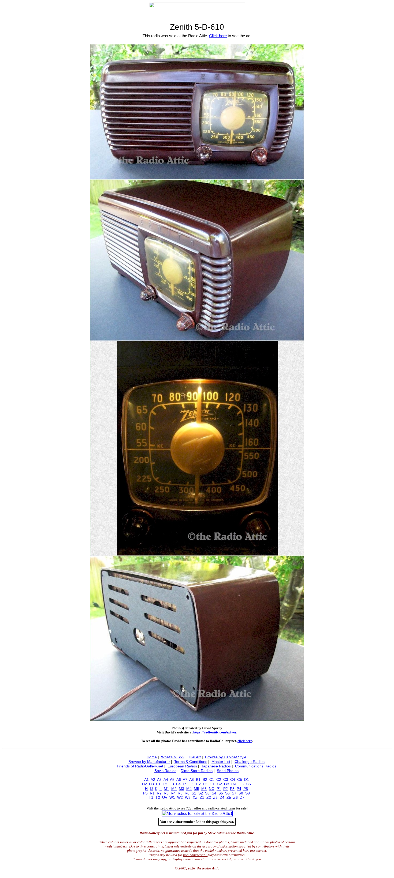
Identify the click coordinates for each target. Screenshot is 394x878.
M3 (181, 788)
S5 (220, 793)
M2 (174, 788)
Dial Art (195, 757)
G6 (248, 784)
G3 (226, 784)
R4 (173, 793)
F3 (205, 784)
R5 (180, 793)
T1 (151, 797)
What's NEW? (172, 757)
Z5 (228, 797)
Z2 (208, 797)
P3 (232, 788)
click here (244, 741)
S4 (214, 793)
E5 (185, 784)
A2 (153, 779)
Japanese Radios (216, 766)
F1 (191, 784)
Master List (220, 761)
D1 (246, 779)
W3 (188, 797)
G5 (241, 784)
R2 (159, 793)
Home (152, 757)
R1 (152, 793)
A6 (178, 779)
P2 (225, 788)
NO (211, 788)
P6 (145, 793)
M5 (196, 788)
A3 (159, 779)
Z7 (242, 797)
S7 (234, 793)
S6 (227, 793)
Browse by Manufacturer (149, 761)
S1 (194, 793)
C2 (218, 779)
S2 (200, 793)
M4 (189, 788)
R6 (187, 793)
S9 (247, 793)
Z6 (235, 797)
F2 (198, 784)
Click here (218, 35)
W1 (172, 797)
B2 (205, 779)
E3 (171, 784)
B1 (198, 779)
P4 (239, 788)
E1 (158, 784)
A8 (191, 779)
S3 (207, 793)
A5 (172, 779)
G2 (219, 784)
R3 (166, 793)
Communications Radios (255, 766)
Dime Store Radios (197, 771)
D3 (151, 784)
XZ (195, 797)
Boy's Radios (165, 771)
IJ (151, 788)
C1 (211, 779)
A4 (165, 779)
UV (164, 797)
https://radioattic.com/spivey (214, 732)
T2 (157, 797)
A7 (185, 779)
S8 (241, 793)
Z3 (215, 797)
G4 (233, 784)
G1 (212, 784)
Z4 (222, 797)
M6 (204, 788)
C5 (239, 779)
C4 (232, 779)
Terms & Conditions (190, 761)
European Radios (182, 766)
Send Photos (228, 771)
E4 (178, 784)
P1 (219, 788)
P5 (245, 788)
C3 (225, 779)
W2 (180, 797)
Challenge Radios (250, 761)
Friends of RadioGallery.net (140, 766)
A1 (146, 779)
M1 (166, 788)
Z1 (202, 797)
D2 (144, 784)
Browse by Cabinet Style (225, 757)
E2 (165, 784)
